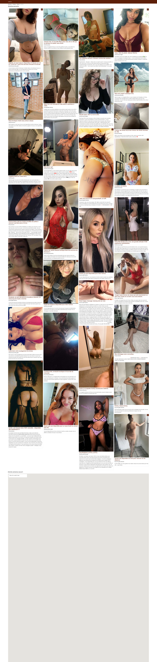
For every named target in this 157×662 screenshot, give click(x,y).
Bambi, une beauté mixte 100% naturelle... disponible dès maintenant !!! (25, 428)
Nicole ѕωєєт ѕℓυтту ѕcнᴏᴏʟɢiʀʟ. (89, 114)
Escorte (9, 4)
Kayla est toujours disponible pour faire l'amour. (58, 304)
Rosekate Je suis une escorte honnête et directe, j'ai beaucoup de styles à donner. (25, 298)
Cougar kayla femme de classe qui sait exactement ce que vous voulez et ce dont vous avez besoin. (131, 295)
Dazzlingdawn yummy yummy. (88, 452)
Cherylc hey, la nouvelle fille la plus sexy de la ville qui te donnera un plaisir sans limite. (60, 42)
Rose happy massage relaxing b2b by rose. (92, 301)
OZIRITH (10, 1)
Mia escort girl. (48, 167)
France (14, 4)
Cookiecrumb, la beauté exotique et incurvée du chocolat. (58, 372)
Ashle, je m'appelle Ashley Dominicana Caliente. (93, 388)
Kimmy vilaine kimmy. (121, 406)
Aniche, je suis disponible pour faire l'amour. (92, 273)
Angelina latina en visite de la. (18, 176)
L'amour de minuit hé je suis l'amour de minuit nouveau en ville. (131, 131)
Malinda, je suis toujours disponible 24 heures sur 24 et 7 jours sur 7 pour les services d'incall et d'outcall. (25, 63)
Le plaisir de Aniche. (121, 186)
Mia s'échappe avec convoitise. (124, 354)
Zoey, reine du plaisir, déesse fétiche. (126, 53)
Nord (18, 4)
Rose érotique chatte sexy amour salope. (21, 120)
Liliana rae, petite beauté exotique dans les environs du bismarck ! (61, 251)
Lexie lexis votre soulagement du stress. (21, 351)
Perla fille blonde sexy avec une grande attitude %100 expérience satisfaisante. (131, 242)
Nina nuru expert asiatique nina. (124, 93)
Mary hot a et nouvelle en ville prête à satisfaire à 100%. (59, 104)
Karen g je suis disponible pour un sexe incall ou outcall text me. (61, 426)
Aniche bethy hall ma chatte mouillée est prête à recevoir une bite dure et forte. (23, 222)
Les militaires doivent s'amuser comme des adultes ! (95, 58)
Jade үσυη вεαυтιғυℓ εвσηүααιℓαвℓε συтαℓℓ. (92, 198)
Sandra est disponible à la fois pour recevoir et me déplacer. (130, 459)
